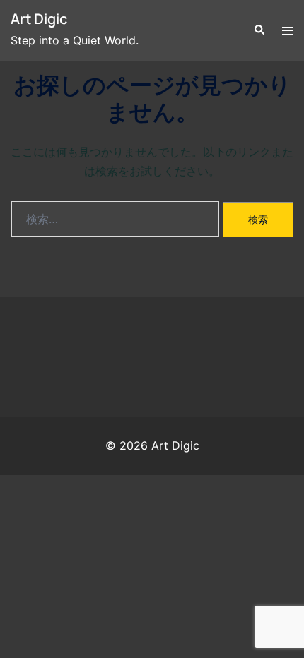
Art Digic (39, 18)
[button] (258, 30)
